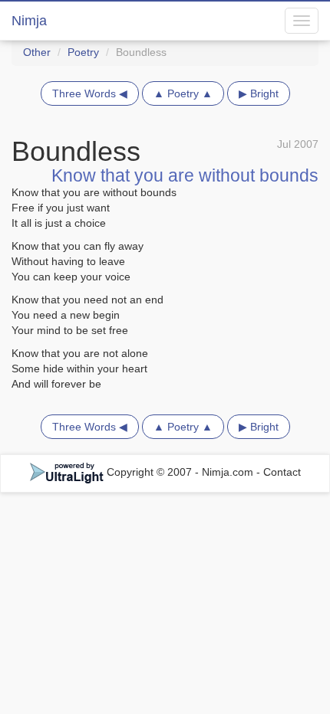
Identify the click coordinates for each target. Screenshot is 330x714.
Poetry (83, 52)
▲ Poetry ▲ (183, 93)
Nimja (29, 20)
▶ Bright (259, 93)
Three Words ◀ (89, 93)
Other (37, 52)
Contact (282, 472)
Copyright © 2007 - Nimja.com (180, 472)
